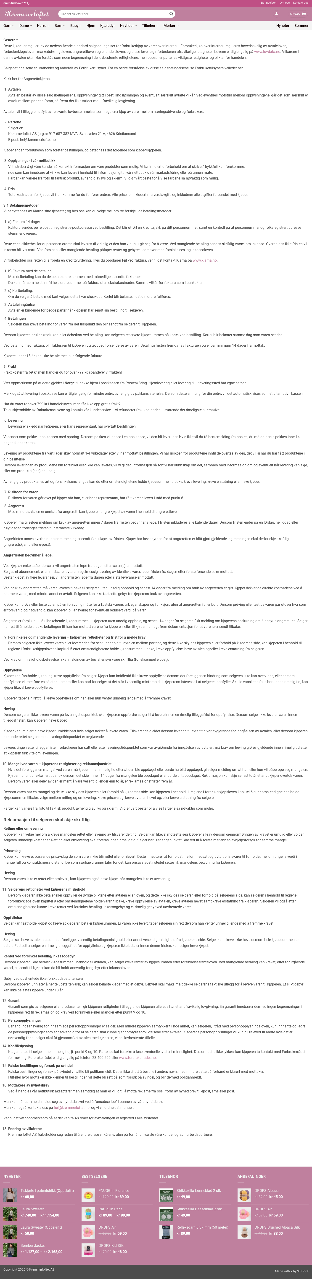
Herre (41, 25)
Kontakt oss (301, 2)
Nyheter (282, 25)
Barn (58, 25)
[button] (276, 14)
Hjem (91, 25)
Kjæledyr (107, 25)
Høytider (127, 25)
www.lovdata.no (267, 51)
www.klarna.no (205, 260)
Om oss (285, 2)
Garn (7, 25)
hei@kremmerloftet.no (72, 1107)
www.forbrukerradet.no (137, 1057)
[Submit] (171, 14)
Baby (74, 25)
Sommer (301, 25)
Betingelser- (269, 2)
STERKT (303, 1271)
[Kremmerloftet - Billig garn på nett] (27, 14)
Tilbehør (149, 25)
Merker (169, 25)
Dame (24, 25)
